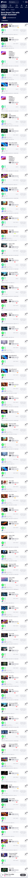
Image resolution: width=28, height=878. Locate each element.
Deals (21, 7)
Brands (7, 9)
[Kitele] (4, 2)
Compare (13, 9)
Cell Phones (11, 7)
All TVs (3, 9)
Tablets (16, 7)
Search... (13, 2)
